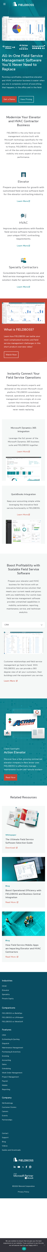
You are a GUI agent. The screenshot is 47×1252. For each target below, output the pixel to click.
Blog (4, 1141)
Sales (4, 1064)
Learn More (23, 201)
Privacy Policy (23, 1192)
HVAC (4, 986)
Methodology (7, 1103)
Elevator (5, 990)
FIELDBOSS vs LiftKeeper (12, 1017)
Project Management (10, 1077)
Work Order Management (12, 1073)
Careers (5, 1111)
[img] (23, 28)
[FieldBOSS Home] (23, 4)
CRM (4, 1035)
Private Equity (8, 998)
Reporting (6, 1089)
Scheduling (6, 1068)
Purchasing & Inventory (11, 1052)
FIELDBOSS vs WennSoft (12, 1021)
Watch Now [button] (11, 354)
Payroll (5, 1081)
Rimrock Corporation (26, 1186)
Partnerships (7, 1120)
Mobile (5, 1085)
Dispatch (5, 1043)
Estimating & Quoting (10, 1039)
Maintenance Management (12, 1047)
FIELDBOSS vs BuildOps (12, 1013)
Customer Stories (9, 1107)
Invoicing (5, 1056)
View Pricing (26, 99)
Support (5, 1137)
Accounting (6, 1060)
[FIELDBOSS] (23, 1160)
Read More (23, 902)
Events (5, 1115)
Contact (5, 1133)
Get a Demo (9, 99)
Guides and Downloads (11, 1150)
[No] (44, 1245)
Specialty (6, 994)
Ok (24, 1249)
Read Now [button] (11, 777)
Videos (5, 1146)
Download (23, 848)
